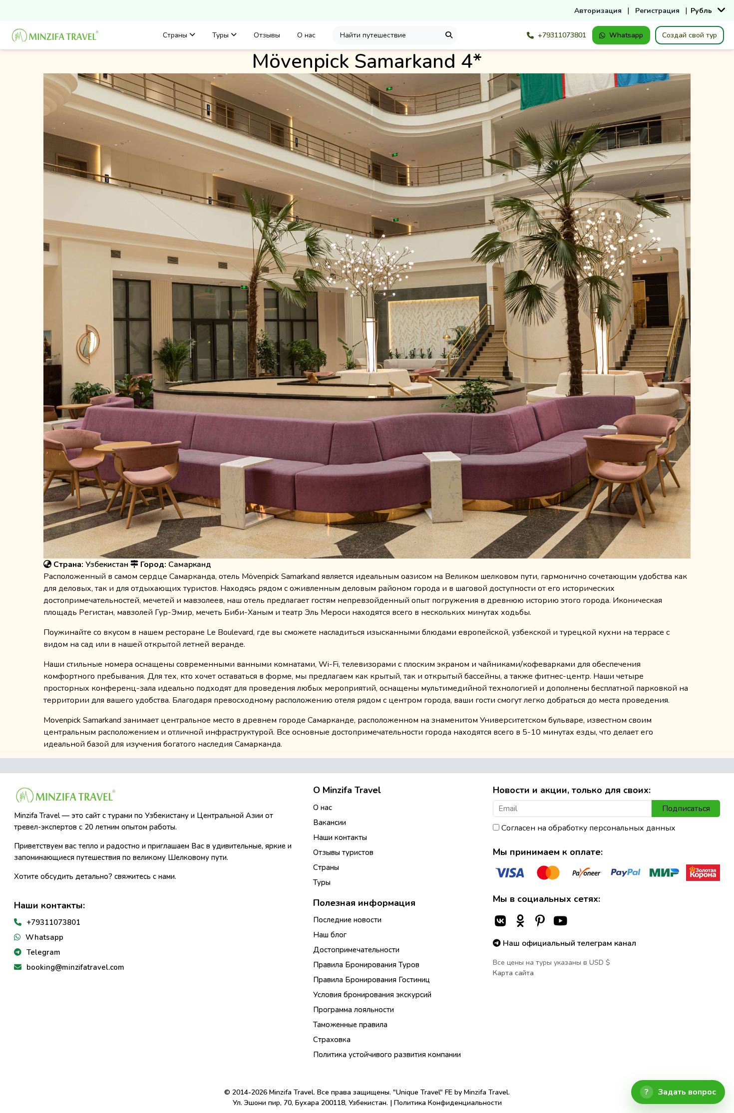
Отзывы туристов (343, 852)
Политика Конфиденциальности (448, 1103)
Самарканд (189, 564)
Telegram (43, 952)
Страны (176, 35)
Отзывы (267, 35)
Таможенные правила (350, 1025)
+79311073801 (562, 35)
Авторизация (598, 10)
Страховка (332, 1040)
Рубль (701, 10)
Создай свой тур (689, 35)
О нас (306, 35)
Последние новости (347, 920)
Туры (221, 35)
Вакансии (329, 823)
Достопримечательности (356, 950)
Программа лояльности (353, 1010)
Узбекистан (106, 564)
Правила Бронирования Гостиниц (371, 980)
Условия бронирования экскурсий (372, 995)
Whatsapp (626, 35)
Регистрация (657, 10)
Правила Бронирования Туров (366, 965)
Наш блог (330, 935)
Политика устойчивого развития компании (387, 1055)
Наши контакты (340, 837)
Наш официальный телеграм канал (568, 943)
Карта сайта (513, 973)
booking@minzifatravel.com (75, 967)
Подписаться (686, 808)
